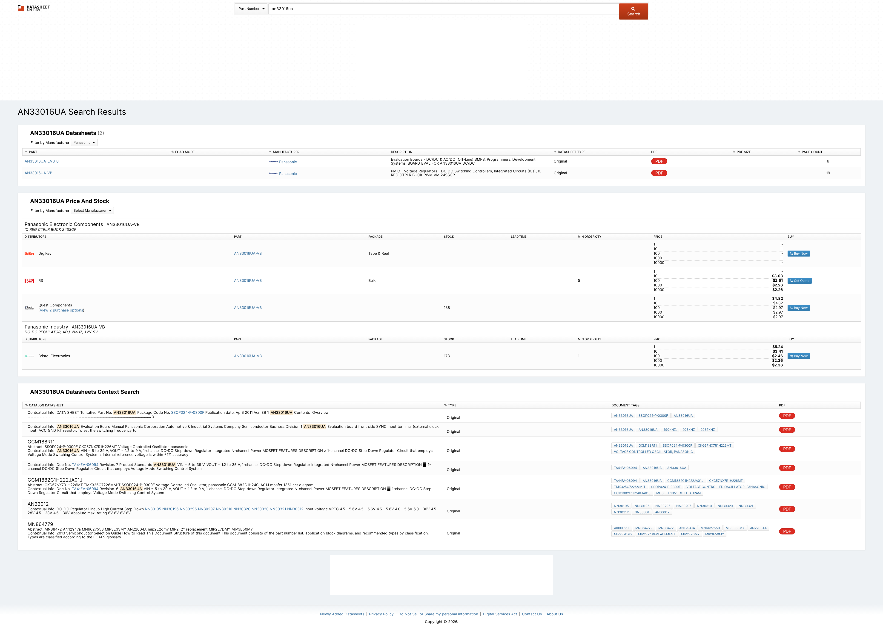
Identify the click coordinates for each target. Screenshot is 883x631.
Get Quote (801, 281)
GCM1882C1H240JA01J (632, 493)
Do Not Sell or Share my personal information (438, 614)
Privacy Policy (381, 614)
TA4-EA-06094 (85, 464)
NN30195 (153, 509)
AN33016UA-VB (248, 253)
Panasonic (287, 162)
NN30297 (206, 509)
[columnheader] (95, 152)
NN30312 (295, 509)
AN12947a (687, 528)
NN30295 (188, 509)
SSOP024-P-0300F (187, 412)
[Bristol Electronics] (31, 356)
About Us (555, 614)
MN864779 (644, 528)
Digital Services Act (500, 614)
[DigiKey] (31, 253)
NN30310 (224, 509)
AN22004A (758, 528)
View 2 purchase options (61, 310)
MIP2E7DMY (690, 534)
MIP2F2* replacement (656, 534)
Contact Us (532, 614)
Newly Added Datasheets (342, 614)
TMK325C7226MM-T (629, 487)
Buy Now (800, 253)
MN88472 (666, 528)
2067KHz (708, 429)
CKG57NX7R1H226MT (714, 445)
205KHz (688, 429)
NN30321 (278, 509)
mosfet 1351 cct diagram (678, 493)
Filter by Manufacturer (50, 142)
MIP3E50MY (714, 534)
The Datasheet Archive (34, 8)
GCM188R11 (648, 445)
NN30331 (641, 512)
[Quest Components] (31, 307)
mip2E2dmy (623, 534)
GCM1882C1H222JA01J (685, 481)
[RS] (31, 280)
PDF (659, 161)
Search (633, 14)
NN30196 (170, 509)
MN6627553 (710, 528)
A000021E (622, 528)
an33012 (662, 512)
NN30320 (241, 509)
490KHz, (670, 429)
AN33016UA (623, 415)
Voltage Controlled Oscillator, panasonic (653, 452)
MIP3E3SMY (735, 528)
